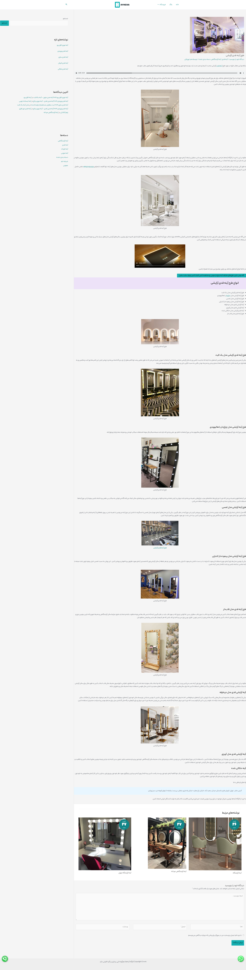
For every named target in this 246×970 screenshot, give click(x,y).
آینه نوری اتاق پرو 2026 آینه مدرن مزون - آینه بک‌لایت (51, 97)
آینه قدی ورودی (62, 51)
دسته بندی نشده (204, 59)
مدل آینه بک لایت (23, 105)
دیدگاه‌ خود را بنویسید (236, 59)
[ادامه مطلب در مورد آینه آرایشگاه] (215, 843)
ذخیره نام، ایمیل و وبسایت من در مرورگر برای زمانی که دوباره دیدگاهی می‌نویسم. (215, 935)
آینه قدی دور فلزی (25, 108)
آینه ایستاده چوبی (25, 101)
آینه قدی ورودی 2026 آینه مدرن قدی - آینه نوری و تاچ (50, 101)
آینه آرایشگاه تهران (124, 873)
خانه (177, 4)
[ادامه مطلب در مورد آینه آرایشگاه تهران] (105, 843)
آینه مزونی (64, 153)
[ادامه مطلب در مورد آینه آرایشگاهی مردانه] (167, 843)
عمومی (65, 165)
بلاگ (170, 4)
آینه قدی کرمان (63, 63)
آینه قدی (225, 59)
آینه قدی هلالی (63, 69)
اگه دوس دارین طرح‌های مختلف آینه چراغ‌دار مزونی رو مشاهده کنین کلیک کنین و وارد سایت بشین (211, 275)
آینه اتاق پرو (27, 97)
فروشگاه (163, 4)
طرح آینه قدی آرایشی (160, 547)
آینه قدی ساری (63, 57)
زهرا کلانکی (64, 112)
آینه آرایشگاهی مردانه (178, 871)
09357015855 (88, 166)
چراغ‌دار (228, 295)
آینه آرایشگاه (237, 873)
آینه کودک (64, 149)
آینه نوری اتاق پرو (62, 45)
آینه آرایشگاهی (216, 59)
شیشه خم (64, 161)
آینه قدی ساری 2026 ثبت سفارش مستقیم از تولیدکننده (49, 105)
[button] (159, 4)
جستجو (65, 18)
